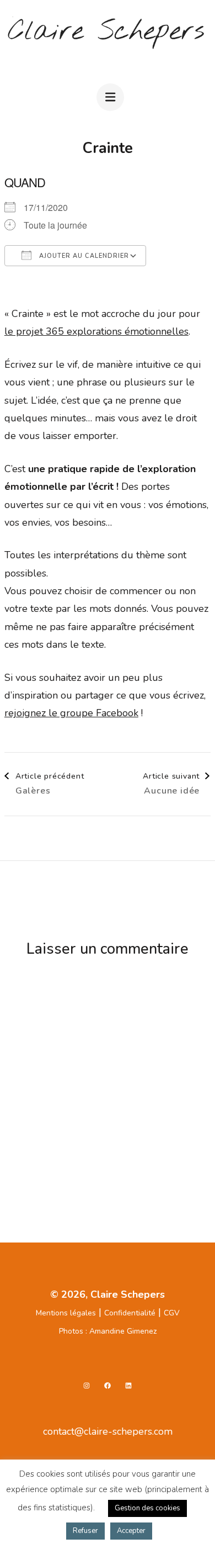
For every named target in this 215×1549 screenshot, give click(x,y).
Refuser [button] (85, 1531)
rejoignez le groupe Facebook (71, 713)
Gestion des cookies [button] (147, 1508)
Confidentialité (129, 1313)
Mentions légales (66, 1313)
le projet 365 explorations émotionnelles (96, 331)
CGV (172, 1313)
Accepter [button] (131, 1531)
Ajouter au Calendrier (83, 256)
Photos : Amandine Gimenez (108, 1331)
